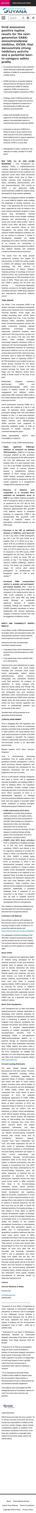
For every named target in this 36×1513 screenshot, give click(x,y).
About (9, 1501)
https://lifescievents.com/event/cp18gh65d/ (18, 931)
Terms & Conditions (27, 1505)
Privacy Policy (28, 1510)
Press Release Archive (21, 1501)
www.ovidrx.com (11, 1060)
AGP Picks (5, 3)
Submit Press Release (10, 1505)
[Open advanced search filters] (28, 18)
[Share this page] (33, 18)
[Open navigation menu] (3, 18)
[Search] (23, 18)
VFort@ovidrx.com (8, 1295)
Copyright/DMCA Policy (12, 1510)
